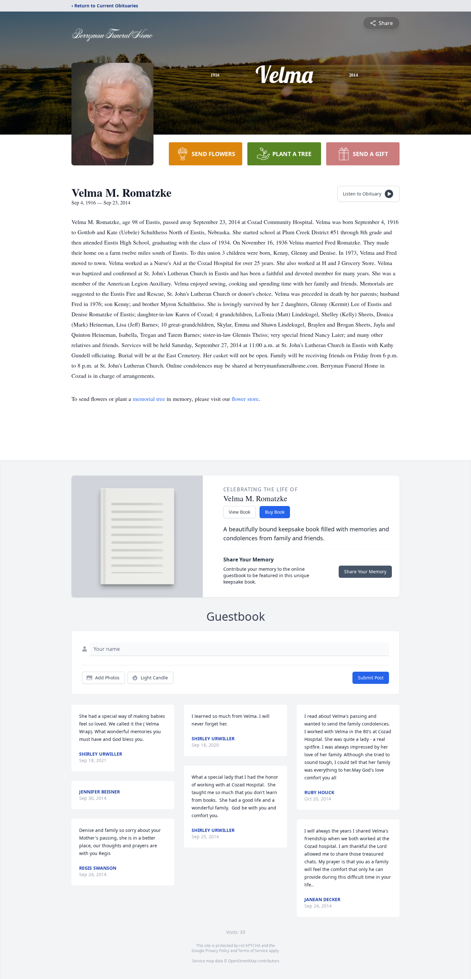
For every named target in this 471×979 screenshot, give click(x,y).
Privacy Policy (217, 950)
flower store (245, 398)
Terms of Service (253, 950)
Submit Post (371, 678)
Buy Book (275, 512)
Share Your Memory (365, 571)
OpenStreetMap (242, 961)
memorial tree (149, 398)
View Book (239, 512)
